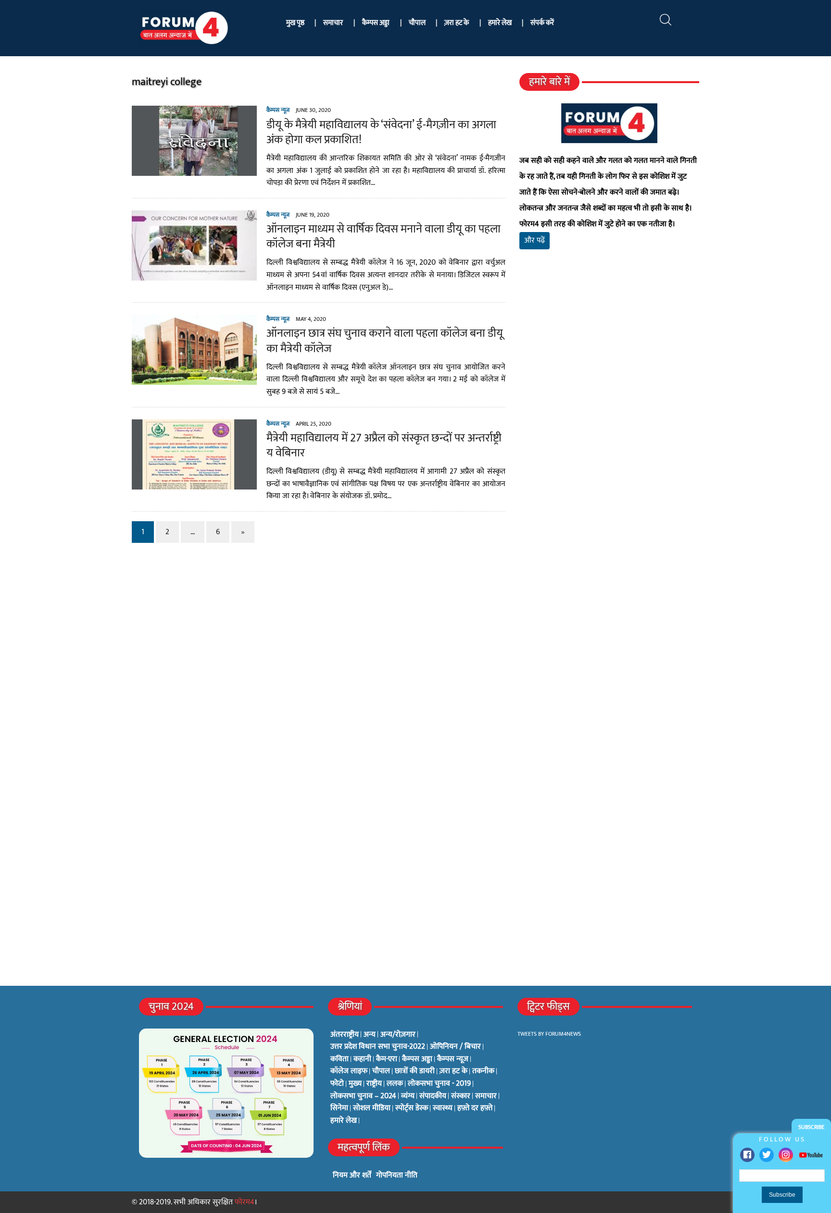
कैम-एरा (386, 1059)
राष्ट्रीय (374, 1084)
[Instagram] (786, 1155)
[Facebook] (747, 1155)
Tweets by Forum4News (549, 1034)
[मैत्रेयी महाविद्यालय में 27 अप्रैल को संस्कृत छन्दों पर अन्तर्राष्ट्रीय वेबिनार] (194, 483)
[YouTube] (810, 1154)
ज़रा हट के (456, 23)
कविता (339, 1059)
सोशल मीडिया (371, 1108)
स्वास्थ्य (443, 1108)
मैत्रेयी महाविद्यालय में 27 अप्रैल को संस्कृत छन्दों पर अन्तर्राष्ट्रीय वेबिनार (384, 446)
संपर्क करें (542, 23)
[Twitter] (766, 1155)
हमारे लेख (500, 23)
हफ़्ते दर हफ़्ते (474, 1108)
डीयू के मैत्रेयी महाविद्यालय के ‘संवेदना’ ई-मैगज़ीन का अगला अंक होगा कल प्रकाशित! (381, 132)
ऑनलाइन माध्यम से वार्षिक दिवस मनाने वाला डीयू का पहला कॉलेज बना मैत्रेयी (383, 237)
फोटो (337, 1084)
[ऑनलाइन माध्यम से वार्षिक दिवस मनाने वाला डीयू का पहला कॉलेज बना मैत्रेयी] (194, 274)
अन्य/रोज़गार (398, 1035)
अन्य (370, 1035)
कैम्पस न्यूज (278, 110)
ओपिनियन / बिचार (455, 1047)
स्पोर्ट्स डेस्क (411, 1108)
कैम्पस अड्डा (376, 23)
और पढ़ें (534, 240)
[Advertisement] (609, 370)
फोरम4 (244, 1202)
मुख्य (355, 1084)
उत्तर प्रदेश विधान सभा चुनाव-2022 (377, 1047)
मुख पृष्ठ (295, 23)
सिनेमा (339, 1108)
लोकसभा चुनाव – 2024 (363, 1096)
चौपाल (417, 23)
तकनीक (483, 1071)
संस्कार (460, 1096)
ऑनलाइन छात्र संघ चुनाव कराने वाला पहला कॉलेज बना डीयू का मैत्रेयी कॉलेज (384, 341)
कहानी (362, 1059)
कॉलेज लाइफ (348, 1071)
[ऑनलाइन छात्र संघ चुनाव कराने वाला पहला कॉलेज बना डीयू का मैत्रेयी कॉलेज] (194, 378)
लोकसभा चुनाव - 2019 (439, 1084)
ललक (395, 1084)
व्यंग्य (408, 1096)
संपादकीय (432, 1096)
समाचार (333, 23)
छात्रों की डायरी (415, 1071)
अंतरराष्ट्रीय (344, 1035)
